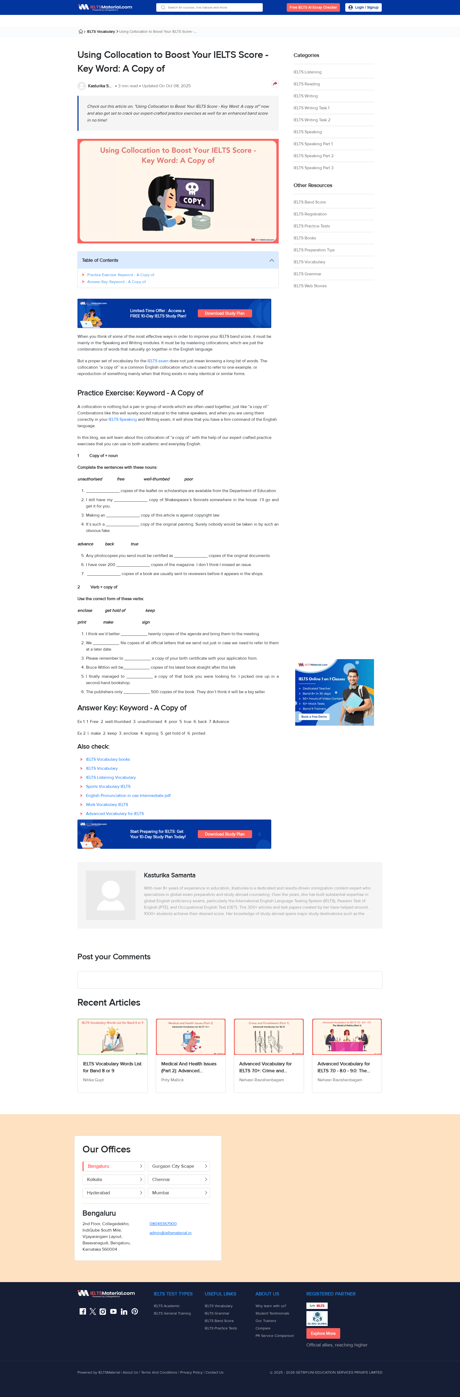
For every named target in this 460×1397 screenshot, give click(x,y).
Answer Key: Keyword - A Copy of (116, 281)
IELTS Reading (307, 84)
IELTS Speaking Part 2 (314, 156)
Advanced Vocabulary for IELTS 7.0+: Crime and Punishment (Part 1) (265, 1067)
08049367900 (163, 1223)
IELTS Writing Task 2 (312, 120)
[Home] (82, 32)
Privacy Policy (191, 1372)
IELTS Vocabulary (101, 31)
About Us (131, 1372)
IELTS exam (158, 361)
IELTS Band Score (310, 202)
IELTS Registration (310, 214)
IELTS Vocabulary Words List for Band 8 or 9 (112, 1067)
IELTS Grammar (307, 274)
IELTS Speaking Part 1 (313, 144)
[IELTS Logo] (105, 7)
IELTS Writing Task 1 (311, 108)
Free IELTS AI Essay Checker (313, 7)
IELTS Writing (306, 96)
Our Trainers (266, 1321)
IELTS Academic (167, 1306)
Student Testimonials (272, 1313)
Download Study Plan (225, 313)
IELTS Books (305, 238)
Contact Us (215, 1372)
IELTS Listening (308, 72)
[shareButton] (275, 83)
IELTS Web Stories (310, 286)
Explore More (323, 1333)
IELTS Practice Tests (312, 226)
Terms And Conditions (159, 1372)
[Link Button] (115, 1294)
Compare (263, 1328)
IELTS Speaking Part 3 (314, 168)
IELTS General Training (172, 1313)
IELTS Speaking (123, 419)
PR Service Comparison (275, 1335)
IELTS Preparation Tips (314, 250)
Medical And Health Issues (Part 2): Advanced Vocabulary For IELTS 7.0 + (188, 1067)
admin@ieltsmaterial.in (171, 1233)
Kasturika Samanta (101, 86)
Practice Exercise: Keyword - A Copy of (120, 274)
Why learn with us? (271, 1306)
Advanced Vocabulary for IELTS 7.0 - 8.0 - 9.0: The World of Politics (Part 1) (344, 1067)
